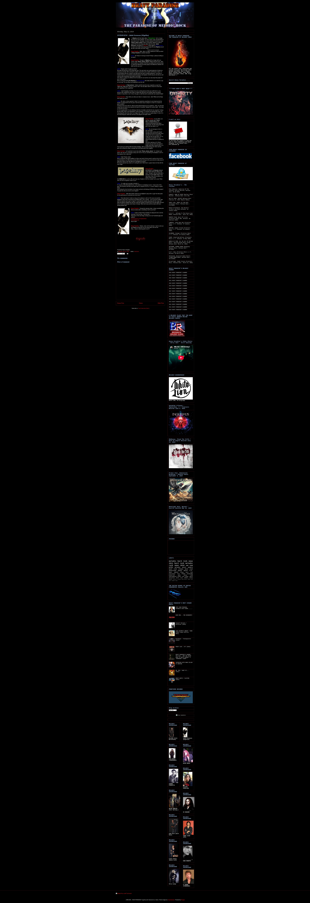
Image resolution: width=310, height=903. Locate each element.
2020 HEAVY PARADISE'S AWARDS (178, 283)
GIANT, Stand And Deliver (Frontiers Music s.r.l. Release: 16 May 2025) (180, 238)
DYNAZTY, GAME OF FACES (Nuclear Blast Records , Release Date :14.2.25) (181, 195)
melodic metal (180, 567)
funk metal (184, 579)
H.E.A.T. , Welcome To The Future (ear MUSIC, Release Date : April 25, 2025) (181, 214)
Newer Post (120, 303)
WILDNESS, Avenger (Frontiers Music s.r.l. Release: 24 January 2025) (180, 234)
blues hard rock (186, 572)
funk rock (190, 579)
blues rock (181, 576)
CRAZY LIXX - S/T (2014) (183, 646)
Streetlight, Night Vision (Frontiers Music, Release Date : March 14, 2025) (181, 262)
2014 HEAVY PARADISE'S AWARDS (178, 299)
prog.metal (172, 573)
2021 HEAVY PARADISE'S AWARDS (178, 280)
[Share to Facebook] (122, 253)
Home (141, 303)
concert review (177, 579)
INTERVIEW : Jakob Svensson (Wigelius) (133, 35)
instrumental (173, 576)
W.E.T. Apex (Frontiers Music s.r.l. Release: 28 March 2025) (180, 252)
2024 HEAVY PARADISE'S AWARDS (178, 272)
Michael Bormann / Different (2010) (181, 623)
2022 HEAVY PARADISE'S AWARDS (178, 278)
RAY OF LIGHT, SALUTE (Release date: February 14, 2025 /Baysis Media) (180, 199)
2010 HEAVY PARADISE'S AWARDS (178, 309)
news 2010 (179, 565)
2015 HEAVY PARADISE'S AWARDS (178, 296)
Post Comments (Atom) (143, 308)
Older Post (161, 303)
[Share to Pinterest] (124, 253)
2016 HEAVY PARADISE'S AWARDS (178, 293)
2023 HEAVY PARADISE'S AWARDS (178, 275)
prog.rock (172, 575)
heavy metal (183, 570)
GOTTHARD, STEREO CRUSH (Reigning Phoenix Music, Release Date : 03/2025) (179, 248)
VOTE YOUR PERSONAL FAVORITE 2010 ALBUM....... (184, 608)
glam (179, 575)
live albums (181, 573)
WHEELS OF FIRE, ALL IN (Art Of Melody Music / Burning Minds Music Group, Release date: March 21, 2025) (181, 243)
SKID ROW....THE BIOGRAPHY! (184, 615)
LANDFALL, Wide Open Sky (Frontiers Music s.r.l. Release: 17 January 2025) (180, 224)
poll (170, 580)
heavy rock (188, 575)
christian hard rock (176, 577)
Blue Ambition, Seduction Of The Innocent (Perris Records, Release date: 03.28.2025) (179, 190)
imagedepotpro (171, 899)
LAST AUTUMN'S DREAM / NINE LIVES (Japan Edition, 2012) (184, 632)
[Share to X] (121, 253)
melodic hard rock (178, 561)
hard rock (179, 563)
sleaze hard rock (185, 569)
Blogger (183, 899)
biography (190, 573)
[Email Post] (127, 253)
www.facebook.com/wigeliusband (138, 218)
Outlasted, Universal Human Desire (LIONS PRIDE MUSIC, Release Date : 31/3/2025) (180, 257)
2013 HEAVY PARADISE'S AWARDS (178, 301)
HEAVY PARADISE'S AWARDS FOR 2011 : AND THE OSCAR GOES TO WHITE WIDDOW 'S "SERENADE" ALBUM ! (183, 656)
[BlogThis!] (119, 253)
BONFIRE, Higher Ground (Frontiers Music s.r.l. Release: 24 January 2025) (179, 229)
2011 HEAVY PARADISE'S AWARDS (178, 307)
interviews (136, 251)
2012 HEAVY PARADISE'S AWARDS (178, 304)
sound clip (174, 580)
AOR (187, 565)
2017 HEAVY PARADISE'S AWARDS (178, 291)
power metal (189, 576)
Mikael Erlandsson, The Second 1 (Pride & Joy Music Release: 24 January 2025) (179, 209)
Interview (172, 570)
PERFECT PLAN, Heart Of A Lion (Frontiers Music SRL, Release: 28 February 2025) (179, 219)
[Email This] (118, 253)
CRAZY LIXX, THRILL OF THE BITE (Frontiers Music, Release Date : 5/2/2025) (179, 204)
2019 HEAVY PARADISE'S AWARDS (178, 285)
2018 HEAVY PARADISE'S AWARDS (178, 288)
